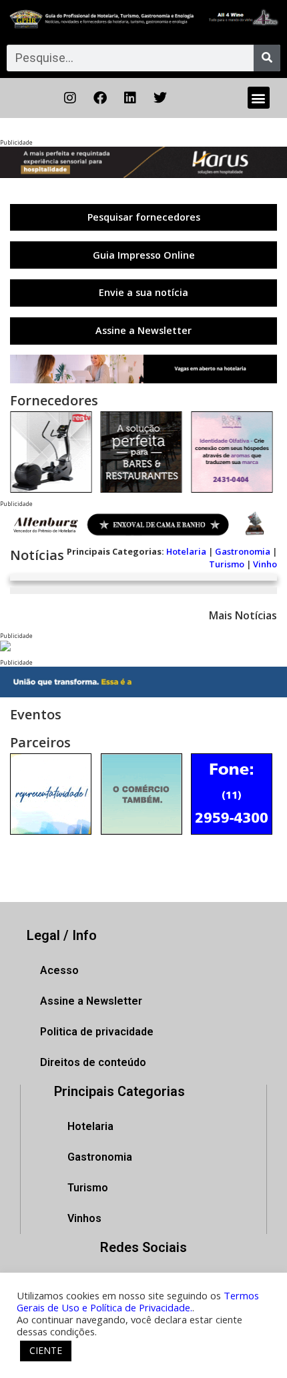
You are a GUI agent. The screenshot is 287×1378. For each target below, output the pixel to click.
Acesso (59, 970)
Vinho (265, 564)
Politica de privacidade (97, 1031)
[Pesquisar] (267, 58)
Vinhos (84, 1218)
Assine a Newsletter (143, 330)
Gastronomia (242, 551)
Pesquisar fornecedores (143, 217)
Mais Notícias (243, 615)
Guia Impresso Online (144, 255)
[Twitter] (160, 98)
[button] (259, 98)
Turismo (226, 564)
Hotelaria (186, 551)
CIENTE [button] (45, 1350)
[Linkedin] (130, 98)
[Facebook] (100, 98)
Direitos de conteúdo (93, 1062)
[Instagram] (70, 98)
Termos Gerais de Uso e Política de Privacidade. (138, 1301)
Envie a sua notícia (143, 292)
